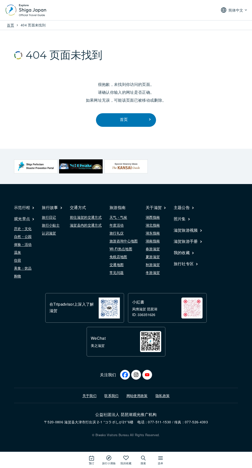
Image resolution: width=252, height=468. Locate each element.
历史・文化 (23, 228)
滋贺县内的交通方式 (86, 225)
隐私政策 (163, 395)
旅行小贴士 (51, 225)
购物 (17, 275)
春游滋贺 (153, 248)
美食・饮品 (23, 267)
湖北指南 (153, 225)
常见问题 (117, 272)
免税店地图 (118, 256)
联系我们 (111, 395)
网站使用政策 (137, 395)
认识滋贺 (49, 232)
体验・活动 (23, 244)
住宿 (17, 260)
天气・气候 (118, 217)
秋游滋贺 (153, 264)
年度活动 (117, 225)
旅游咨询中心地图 (124, 240)
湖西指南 (153, 217)
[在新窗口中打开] (36, 166)
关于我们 (89, 395)
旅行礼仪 (117, 232)
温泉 (17, 252)
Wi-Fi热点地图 (121, 248)
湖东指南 (153, 232)
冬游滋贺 (153, 272)
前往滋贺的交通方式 (86, 217)
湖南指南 (153, 240)
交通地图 (117, 264)
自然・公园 (23, 236)
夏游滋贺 (153, 256)
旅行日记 (49, 217)
